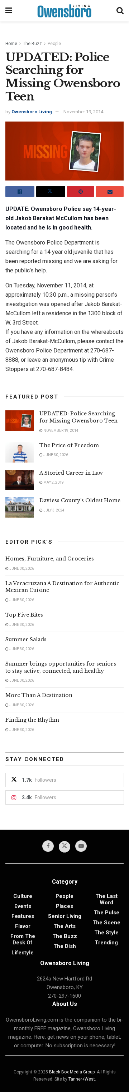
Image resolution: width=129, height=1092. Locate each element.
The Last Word (106, 899)
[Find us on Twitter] (64, 847)
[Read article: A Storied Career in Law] (19, 480)
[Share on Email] (110, 191)
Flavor (22, 926)
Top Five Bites (24, 615)
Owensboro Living (31, 111)
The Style (106, 932)
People (54, 43)
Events (22, 906)
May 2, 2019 (53, 482)
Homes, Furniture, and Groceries (49, 558)
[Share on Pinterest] (81, 191)
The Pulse (106, 912)
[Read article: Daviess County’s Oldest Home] (19, 507)
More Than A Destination (38, 695)
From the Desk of (22, 939)
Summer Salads (26, 639)
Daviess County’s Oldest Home (79, 500)
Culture (22, 896)
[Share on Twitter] (50, 191)
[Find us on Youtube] (81, 846)
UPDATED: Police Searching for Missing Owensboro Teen (78, 417)
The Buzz (32, 43)
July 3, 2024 (53, 510)
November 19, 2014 (83, 111)
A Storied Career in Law (71, 473)
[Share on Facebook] (19, 191)
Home (11, 43)
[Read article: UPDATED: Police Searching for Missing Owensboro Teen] (19, 420)
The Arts (64, 926)
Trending (106, 942)
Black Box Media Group (72, 1071)
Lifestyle (22, 952)
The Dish (64, 946)
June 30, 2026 (55, 455)
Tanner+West (81, 1079)
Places (64, 906)
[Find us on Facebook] (48, 846)
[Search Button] (120, 10)
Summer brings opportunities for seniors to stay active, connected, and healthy (60, 667)
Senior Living (64, 916)
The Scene (106, 922)
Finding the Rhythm (32, 720)
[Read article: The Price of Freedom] (19, 452)
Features (22, 916)
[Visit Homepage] (64, 11)
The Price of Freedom (69, 445)
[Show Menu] (8, 10)
